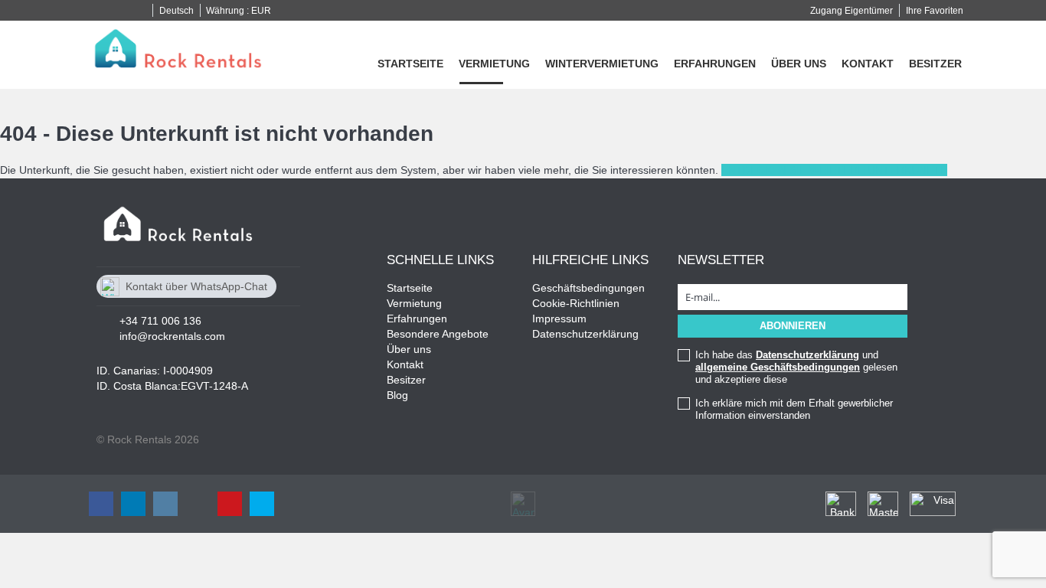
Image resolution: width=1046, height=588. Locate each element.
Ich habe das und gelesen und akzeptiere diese (796, 367)
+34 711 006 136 (160, 321)
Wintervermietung (602, 63)
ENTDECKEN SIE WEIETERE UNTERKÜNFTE (834, 170)
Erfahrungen (715, 63)
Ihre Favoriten (934, 10)
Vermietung (494, 63)
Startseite (410, 63)
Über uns (798, 63)
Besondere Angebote (438, 334)
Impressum (559, 318)
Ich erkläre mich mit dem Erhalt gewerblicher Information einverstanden (794, 409)
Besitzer (935, 63)
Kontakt (868, 63)
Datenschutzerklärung (585, 334)
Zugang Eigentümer (851, 10)
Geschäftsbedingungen (588, 288)
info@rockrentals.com (172, 336)
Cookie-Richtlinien (575, 303)
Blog (397, 395)
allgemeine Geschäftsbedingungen (777, 367)
